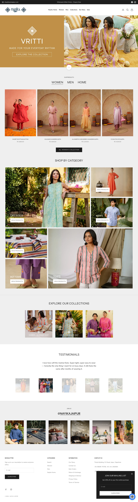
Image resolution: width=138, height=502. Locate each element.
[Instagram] (135, 2)
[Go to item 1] (22, 385)
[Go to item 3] (69, 385)
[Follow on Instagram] (11, 489)
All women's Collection (69, 150)
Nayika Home (52, 10)
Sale (88, 10)
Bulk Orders (72, 469)
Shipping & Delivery (75, 476)
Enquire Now (77, 2)
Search (49, 462)
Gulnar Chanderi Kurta (53, 139)
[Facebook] (132, 2)
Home (82, 82)
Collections (73, 10)
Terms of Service (74, 482)
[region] (69, 41)
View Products (17, 220)
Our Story (82, 10)
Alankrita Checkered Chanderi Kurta (85, 139)
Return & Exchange (75, 472)
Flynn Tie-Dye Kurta (117, 139)
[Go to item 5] (115, 385)
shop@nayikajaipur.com (11, 2)
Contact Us (72, 466)
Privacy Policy (73, 479)
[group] (69, 41)
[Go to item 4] (92, 385)
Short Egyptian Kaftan (20, 139)
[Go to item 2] (46, 385)
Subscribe (115, 493)
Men (67, 10)
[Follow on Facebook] (6, 489)
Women (61, 10)
